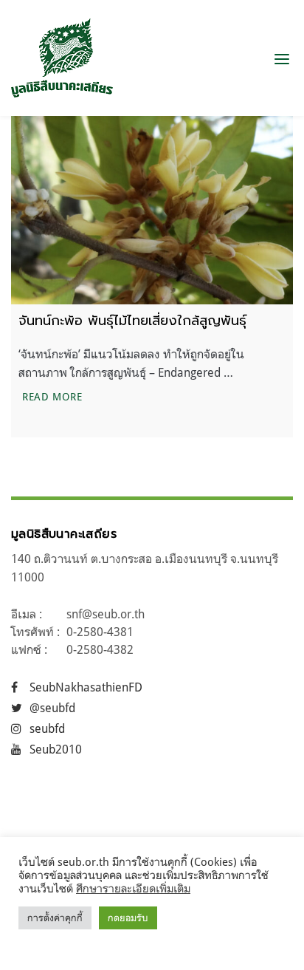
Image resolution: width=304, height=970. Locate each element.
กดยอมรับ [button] (128, 917)
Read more (54, 396)
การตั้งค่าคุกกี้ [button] (55, 917)
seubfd (47, 728)
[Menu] (282, 58)
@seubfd (52, 707)
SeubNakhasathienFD (86, 687)
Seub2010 (56, 749)
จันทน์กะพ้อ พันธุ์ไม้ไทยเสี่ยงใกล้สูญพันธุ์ (132, 320)
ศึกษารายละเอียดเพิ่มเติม (133, 888)
